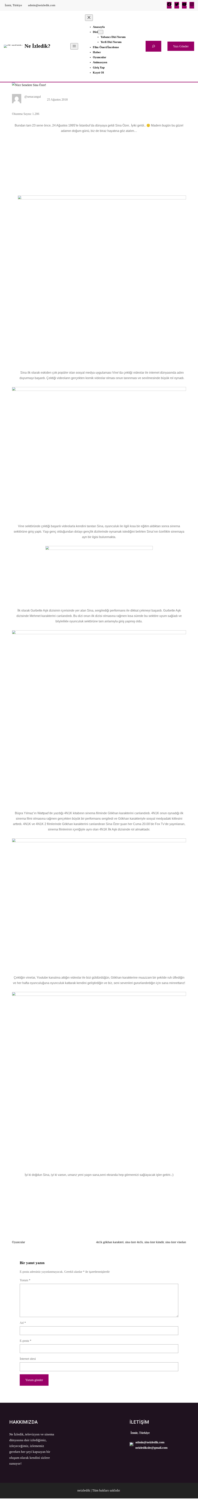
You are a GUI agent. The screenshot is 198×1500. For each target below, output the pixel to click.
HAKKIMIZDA (23, 1422)
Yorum (25, 1280)
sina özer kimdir (154, 1242)
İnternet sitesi (28, 1358)
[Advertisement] (99, 162)
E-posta (25, 1340)
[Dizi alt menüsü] (100, 32)
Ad (23, 1322)
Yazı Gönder (181, 46)
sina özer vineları (175, 1242)
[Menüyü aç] (74, 46)
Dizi (95, 31)
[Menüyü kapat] (89, 18)
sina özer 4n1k (134, 1242)
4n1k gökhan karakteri (110, 1242)
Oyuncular (18, 1242)
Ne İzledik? (37, 46)
